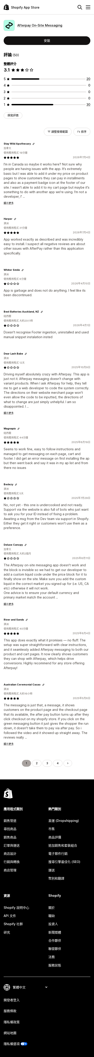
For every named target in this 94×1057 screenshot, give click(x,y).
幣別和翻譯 (56, 878)
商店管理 (10, 870)
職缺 (51, 916)
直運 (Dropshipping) (63, 821)
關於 (51, 907)
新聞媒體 (54, 932)
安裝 (47, 40)
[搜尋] (80, 7)
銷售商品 (10, 837)
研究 (7, 932)
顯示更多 (9, 203)
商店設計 (10, 853)
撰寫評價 (13, 115)
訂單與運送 (12, 845)
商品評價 (54, 837)
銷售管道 (10, 821)
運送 (51, 870)
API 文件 (10, 916)
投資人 (53, 924)
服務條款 (10, 1011)
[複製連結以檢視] (33, 144)
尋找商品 (10, 829)
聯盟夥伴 (54, 949)
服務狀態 (54, 965)
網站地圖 (10, 1033)
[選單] (88, 7)
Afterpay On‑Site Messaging (39, 25)
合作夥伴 (54, 940)
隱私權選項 (12, 1044)
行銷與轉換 (12, 862)
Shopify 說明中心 (16, 907)
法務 (51, 957)
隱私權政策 (12, 1022)
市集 (51, 829)
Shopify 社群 (13, 924)
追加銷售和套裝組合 (62, 845)
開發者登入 (12, 1000)
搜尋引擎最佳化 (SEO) (64, 862)
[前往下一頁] (67, 763)
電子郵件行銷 (58, 853)
